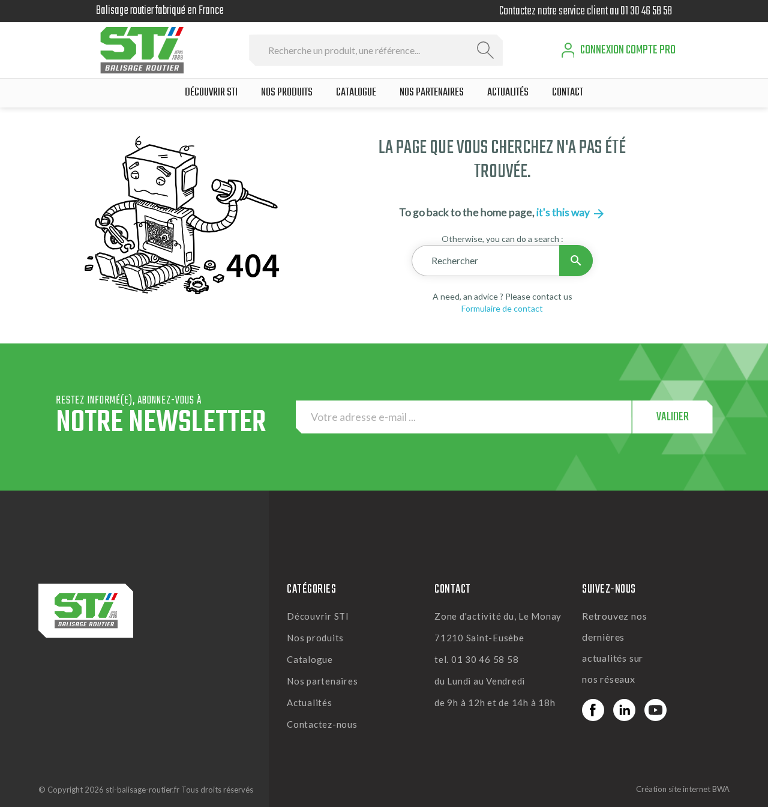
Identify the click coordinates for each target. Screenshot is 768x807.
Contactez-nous (322, 724)
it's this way (571, 212)
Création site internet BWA (683, 789)
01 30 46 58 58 (646, 11)
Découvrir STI (318, 616)
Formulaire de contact (502, 308)
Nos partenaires (322, 681)
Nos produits (315, 637)
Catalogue (310, 659)
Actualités (309, 702)
